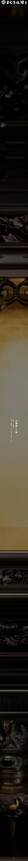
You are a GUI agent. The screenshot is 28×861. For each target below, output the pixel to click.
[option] (14, 430)
